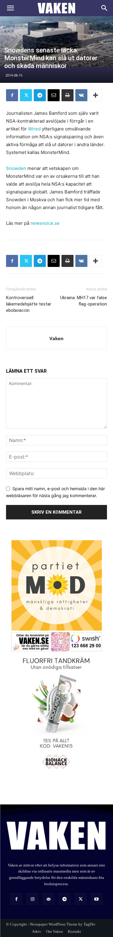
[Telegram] (40, 95)
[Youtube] (96, 899)
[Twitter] (26, 95)
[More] (95, 95)
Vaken (56, 338)
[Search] (104, 8)
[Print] (67, 95)
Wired (34, 129)
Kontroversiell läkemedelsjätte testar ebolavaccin (28, 304)
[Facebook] (12, 95)
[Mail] (48, 899)
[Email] (54, 95)
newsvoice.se (45, 223)
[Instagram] (32, 899)
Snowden (16, 168)
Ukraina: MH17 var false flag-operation (83, 301)
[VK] (81, 95)
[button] (10, 8)
